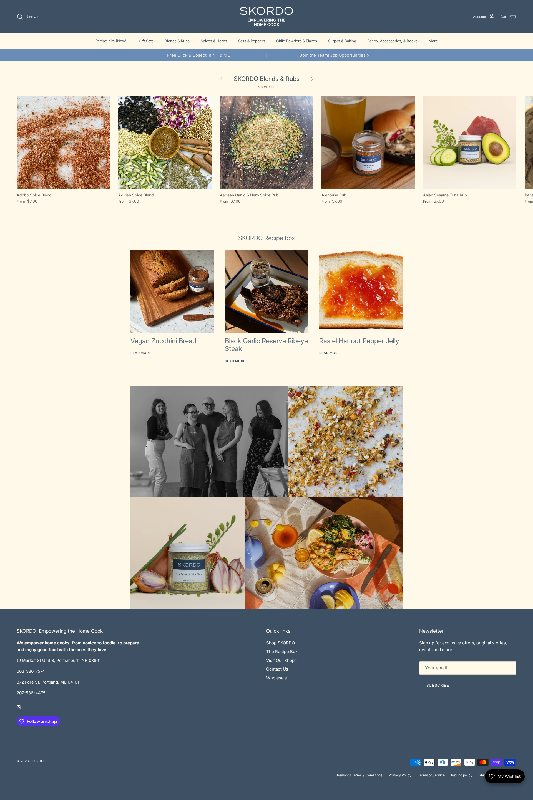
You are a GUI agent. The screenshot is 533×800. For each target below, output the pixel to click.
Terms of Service (431, 775)
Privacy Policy (400, 775)
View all (266, 87)
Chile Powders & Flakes (296, 41)
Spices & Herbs (214, 41)
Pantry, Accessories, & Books (392, 41)
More (433, 41)
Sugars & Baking (342, 41)
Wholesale (276, 678)
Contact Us (277, 669)
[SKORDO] (266, 17)
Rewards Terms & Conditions (359, 775)
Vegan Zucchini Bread (163, 341)
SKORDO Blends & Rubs (267, 78)
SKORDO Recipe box (266, 237)
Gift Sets (146, 41)
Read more (140, 353)
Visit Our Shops (281, 660)
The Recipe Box (282, 651)
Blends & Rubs (177, 41)
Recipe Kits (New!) (111, 41)
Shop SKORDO (280, 643)
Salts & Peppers (251, 41)
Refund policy (461, 775)
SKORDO (36, 761)
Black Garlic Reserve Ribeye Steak (266, 345)
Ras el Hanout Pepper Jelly (359, 341)
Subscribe (437, 685)
